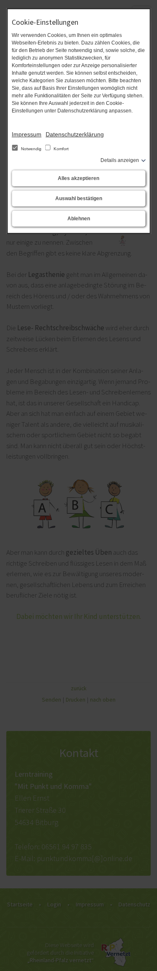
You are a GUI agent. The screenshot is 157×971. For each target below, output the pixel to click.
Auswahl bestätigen (78, 198)
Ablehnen (78, 219)
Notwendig (31, 148)
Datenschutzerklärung (75, 134)
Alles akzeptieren (78, 178)
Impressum (26, 134)
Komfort (60, 148)
